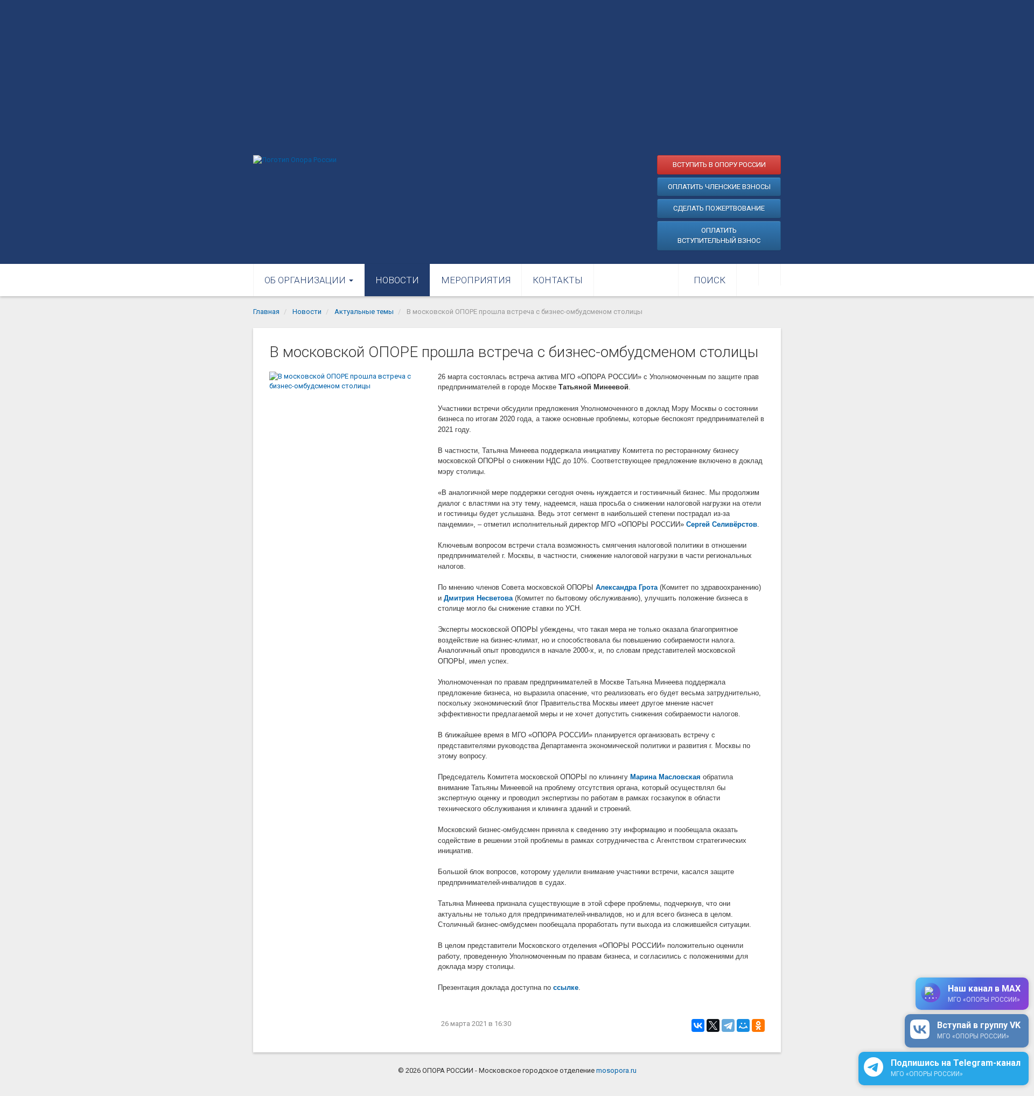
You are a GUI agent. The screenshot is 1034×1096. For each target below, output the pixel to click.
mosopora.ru (616, 1070)
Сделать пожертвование (719, 208)
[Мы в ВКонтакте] (747, 274)
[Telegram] (728, 1025)
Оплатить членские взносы (719, 187)
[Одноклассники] (758, 1025)
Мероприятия (476, 280)
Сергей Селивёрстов (721, 524)
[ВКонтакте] (697, 1025)
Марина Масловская (665, 777)
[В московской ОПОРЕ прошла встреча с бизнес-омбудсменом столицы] (348, 424)
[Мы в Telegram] (769, 274)
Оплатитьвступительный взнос (718, 235)
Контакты (558, 280)
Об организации (306, 280)
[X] (713, 1025)
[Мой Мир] (743, 1025)
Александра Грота (627, 587)
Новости (397, 280)
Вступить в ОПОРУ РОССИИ (719, 164)
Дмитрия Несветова (478, 598)
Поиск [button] (709, 280)
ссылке (565, 987)
